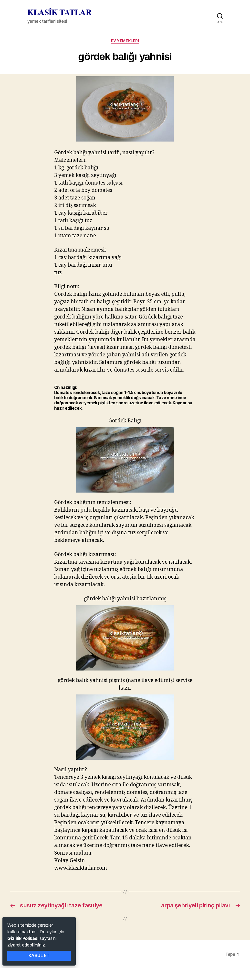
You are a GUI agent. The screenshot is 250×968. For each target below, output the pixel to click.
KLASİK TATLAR (59, 12)
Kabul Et (39, 955)
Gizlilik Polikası (22, 938)
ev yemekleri (125, 41)
